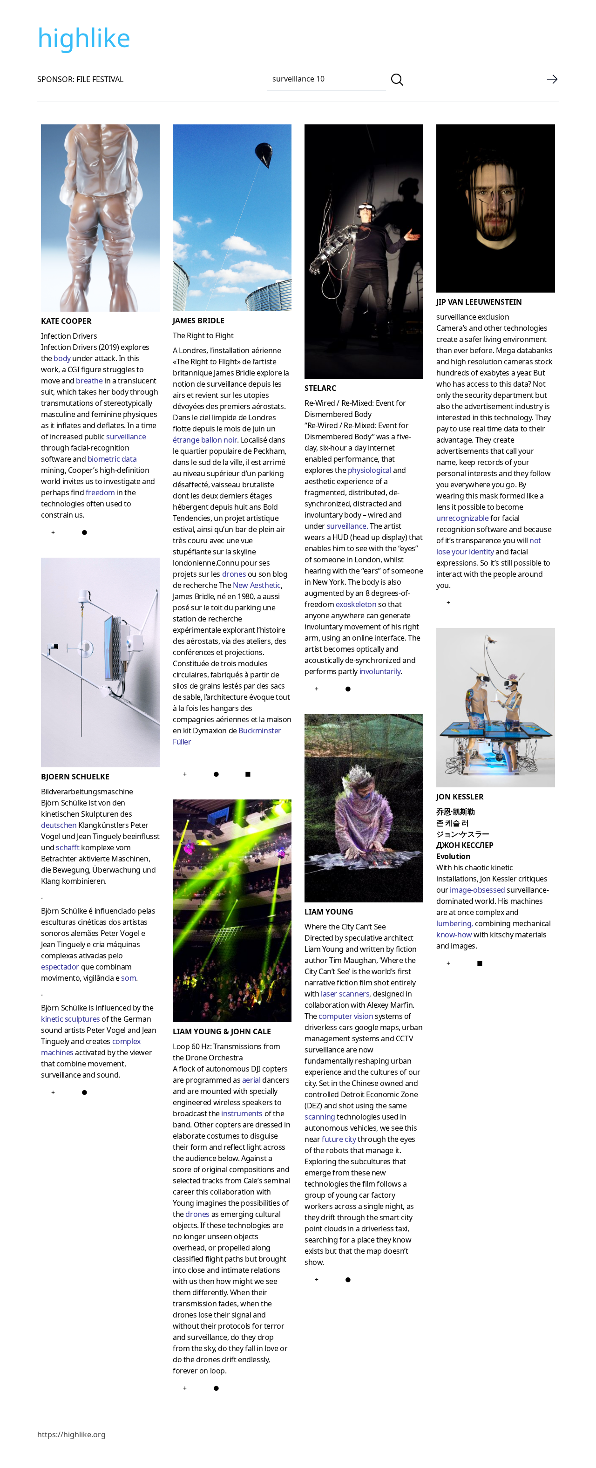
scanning (320, 1117)
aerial (251, 1080)
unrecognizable (462, 518)
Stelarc (320, 388)
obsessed (489, 890)
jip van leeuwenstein (479, 302)
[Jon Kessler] (495, 710)
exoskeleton (356, 604)
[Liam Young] (364, 810)
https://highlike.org (71, 1434)
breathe (89, 381)
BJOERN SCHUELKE (75, 777)
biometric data (113, 459)
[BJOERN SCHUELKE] (100, 664)
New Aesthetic (257, 585)
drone (195, 1214)
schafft (67, 847)
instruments (242, 1113)
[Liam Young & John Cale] (232, 912)
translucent (137, 381)
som (128, 978)
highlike (83, 37)
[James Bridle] (232, 219)
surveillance (126, 436)
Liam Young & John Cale (222, 1031)
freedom (100, 492)
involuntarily (380, 671)
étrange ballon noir (205, 440)
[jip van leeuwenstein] (495, 210)
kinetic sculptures (70, 1019)
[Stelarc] (364, 253)
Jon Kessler (460, 797)
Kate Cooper (66, 321)
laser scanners (345, 994)
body (62, 358)
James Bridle (198, 320)
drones (234, 574)
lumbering (453, 923)
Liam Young (329, 912)
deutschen (58, 825)
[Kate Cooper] (100, 219)
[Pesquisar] (397, 79)
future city (339, 1139)
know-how (454, 934)
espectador (60, 967)
